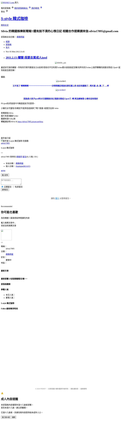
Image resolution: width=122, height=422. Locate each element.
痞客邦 (19, 157)
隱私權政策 (74, 389)
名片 (8, 47)
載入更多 (5, 175)
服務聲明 (84, 389)
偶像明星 (20, 37)
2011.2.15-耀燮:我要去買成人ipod (26, 57)
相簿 (8, 42)
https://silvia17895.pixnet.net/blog (30, 122)
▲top (3, 170)
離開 (13, 417)
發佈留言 (5, 190)
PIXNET (43, 389)
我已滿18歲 (6, 417)
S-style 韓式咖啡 (14, 18)
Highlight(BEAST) (23, 166)
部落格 (8, 45)
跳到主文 (5, 25)
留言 (24, 157)
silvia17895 (5, 143)
